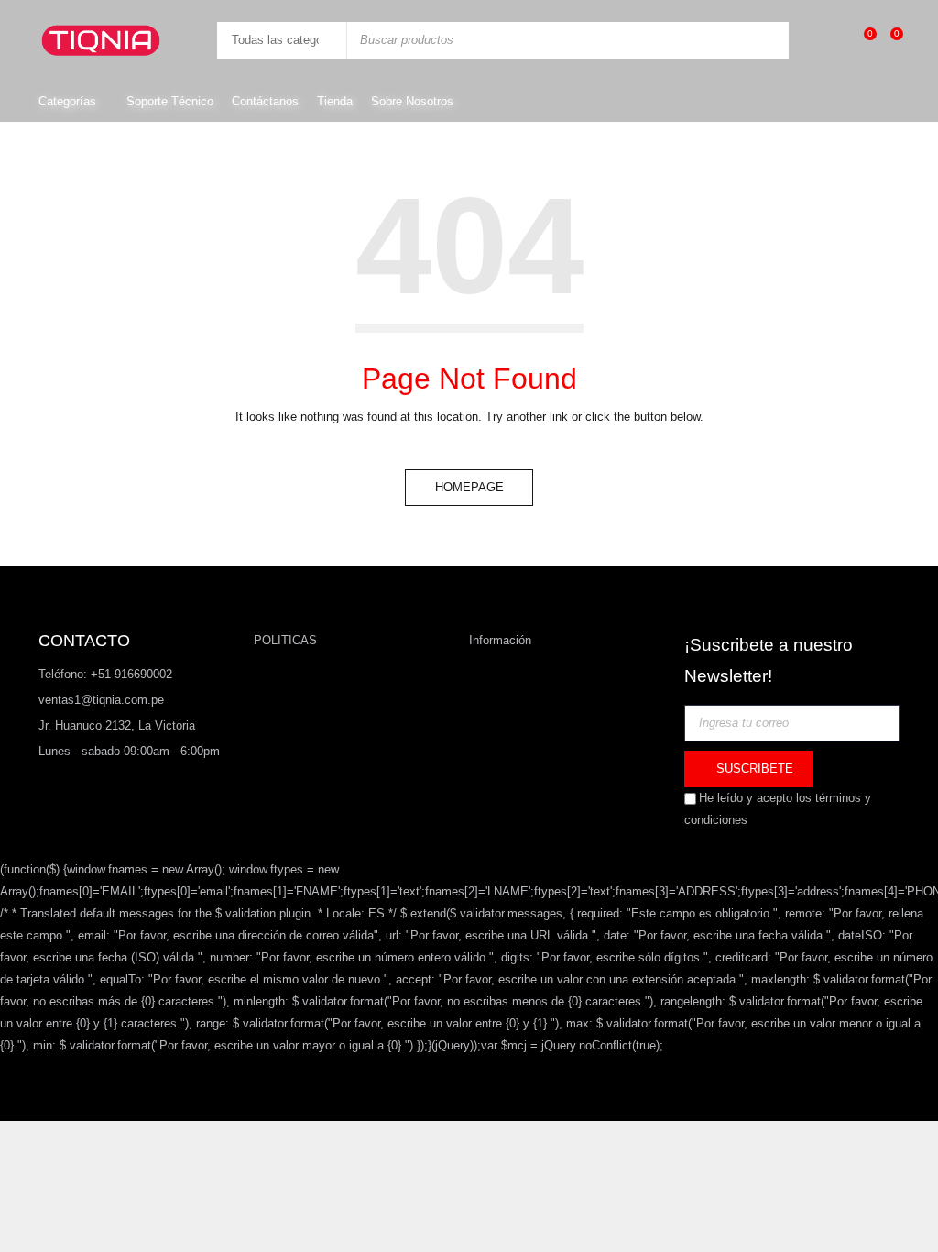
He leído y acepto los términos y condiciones (777, 809)
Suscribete (753, 768)
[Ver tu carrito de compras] (887, 40)
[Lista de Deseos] (861, 40)
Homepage (469, 487)
